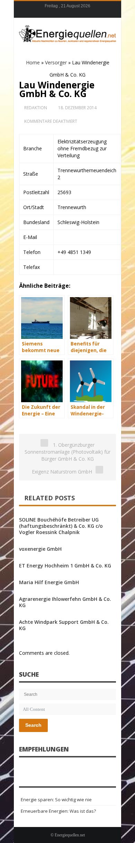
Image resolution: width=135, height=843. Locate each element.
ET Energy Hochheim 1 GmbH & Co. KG (65, 565)
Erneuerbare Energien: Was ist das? (58, 811)
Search (33, 725)
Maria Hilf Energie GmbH (49, 582)
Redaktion (35, 108)
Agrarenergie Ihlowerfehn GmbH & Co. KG (65, 602)
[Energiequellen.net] (67, 32)
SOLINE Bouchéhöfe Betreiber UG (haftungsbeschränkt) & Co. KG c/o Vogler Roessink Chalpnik (61, 525)
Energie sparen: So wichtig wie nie (56, 799)
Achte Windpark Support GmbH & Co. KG (64, 625)
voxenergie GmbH (40, 549)
